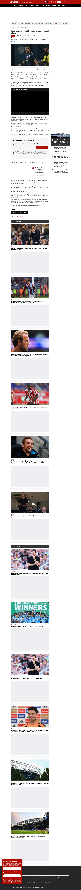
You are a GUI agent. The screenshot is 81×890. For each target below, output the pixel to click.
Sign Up (12, 876)
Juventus (14, 212)
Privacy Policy (16, 880)
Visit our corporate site (58, 868)
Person (13, 27)
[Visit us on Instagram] (51, 2)
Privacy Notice (15, 152)
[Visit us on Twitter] (47, 2)
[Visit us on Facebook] (45, 2)
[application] (30, 101)
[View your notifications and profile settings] (68, 2)
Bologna (20, 212)
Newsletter (31, 5)
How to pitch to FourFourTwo (32, 882)
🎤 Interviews (64, 23)
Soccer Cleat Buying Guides (20, 5)
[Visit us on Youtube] (49, 2)
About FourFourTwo (44, 879)
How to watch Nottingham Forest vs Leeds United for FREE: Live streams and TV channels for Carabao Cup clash (60, 150)
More (63, 5)
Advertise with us (58, 879)
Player (17, 27)
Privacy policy (43, 877)
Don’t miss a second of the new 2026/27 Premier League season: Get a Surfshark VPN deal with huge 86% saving (61, 142)
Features (48, 5)
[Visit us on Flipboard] (53, 2)
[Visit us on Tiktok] (55, 2)
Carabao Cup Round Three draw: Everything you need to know (61, 158)
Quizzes (54, 5)
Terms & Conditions (11, 881)
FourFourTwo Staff (20, 35)
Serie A (25, 212)
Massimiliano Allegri (24, 27)
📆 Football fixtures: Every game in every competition (31, 23)
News (37, 5)
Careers (27, 879)
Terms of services (27, 151)
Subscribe (59, 1)
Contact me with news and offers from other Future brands (12, 872)
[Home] (11, 5)
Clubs (59, 5)
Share (14, 69)
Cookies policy (58, 877)
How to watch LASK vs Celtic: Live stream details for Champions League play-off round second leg (61, 164)
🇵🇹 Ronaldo (48, 23)
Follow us (40, 69)
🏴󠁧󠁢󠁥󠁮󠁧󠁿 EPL (56, 23)
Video (42, 5)
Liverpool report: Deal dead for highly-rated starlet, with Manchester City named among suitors (61, 172)
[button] (70, 2)
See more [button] (29, 177)
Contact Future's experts (31, 877)
